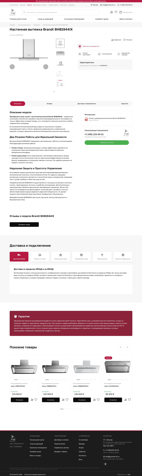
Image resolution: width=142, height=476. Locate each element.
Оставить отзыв (24, 224)
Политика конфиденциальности (35, 474)
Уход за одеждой (45, 19)
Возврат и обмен (60, 451)
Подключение (53, 5)
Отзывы (49, 103)
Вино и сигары (126, 19)
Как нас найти (108, 446)
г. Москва (108, 440)
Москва (95, 5)
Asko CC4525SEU (112, 384)
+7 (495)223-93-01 (112, 450)
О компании (14, 5)
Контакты (63, 5)
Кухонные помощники (74, 19)
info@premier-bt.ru (108, 5)
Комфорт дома (101, 19)
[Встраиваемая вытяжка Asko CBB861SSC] (55, 366)
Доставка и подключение (87, 103)
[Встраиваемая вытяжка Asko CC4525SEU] (117, 366)
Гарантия (124, 103)
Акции (29, 5)
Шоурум (72, 5)
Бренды (22, 5)
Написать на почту (106, 142)
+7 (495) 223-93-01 (126, 5)
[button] (45, 66)
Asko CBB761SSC (19, 384)
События (82, 451)
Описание (17, 103)
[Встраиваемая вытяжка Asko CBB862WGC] (86, 366)
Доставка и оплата (40, 5)
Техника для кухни (18, 19)
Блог (80, 459)
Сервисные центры (61, 448)
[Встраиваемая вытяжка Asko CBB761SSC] (24, 366)
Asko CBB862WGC (81, 384)
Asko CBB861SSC (50, 384)
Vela (128, 474)
